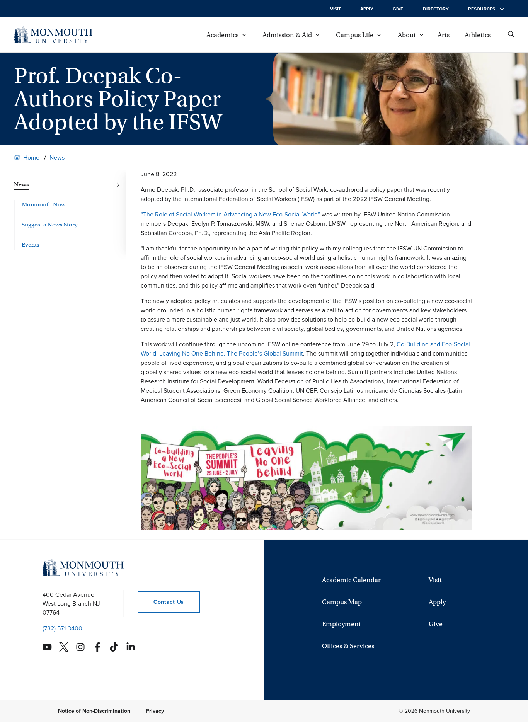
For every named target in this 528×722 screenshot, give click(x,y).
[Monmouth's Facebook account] (97, 647)
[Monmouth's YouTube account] (47, 647)
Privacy (155, 711)
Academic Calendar (351, 580)
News (57, 157)
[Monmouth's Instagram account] (80, 647)
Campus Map (342, 602)
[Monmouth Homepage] (53, 34)
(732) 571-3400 (62, 628)
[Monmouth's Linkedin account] (130, 647)
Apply (366, 8)
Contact (161, 602)
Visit (335, 8)
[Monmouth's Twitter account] (63, 647)
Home (31, 157)
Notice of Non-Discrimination (94, 711)
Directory (436, 8)
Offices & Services (348, 646)
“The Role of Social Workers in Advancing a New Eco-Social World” (230, 214)
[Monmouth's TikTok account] (114, 647)
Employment (341, 624)
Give (398, 8)
